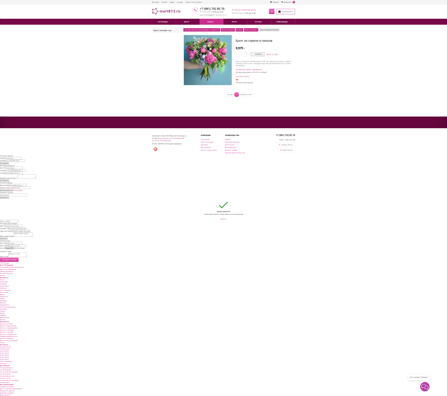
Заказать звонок (287, 145)
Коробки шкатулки (7, 387)
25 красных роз (5, 347)
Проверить (4, 197)
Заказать (3, 238)
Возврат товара (231, 150)
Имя (1, 158)
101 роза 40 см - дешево (9, 372)
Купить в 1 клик (272, 54)
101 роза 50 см (5, 374)
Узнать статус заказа (193, 2)
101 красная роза (6, 368)
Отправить (4, 163)
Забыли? (9, 188)
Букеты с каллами (6, 332)
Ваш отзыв (4, 256)
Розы (2, 280)
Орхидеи (3, 301)
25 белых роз (5, 349)
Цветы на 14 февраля (8, 269)
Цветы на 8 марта (6, 271)
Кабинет (276, 2)
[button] (425, 386)
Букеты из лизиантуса (8, 334)
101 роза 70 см (5, 378)
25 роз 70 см (4, 357)
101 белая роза (5, 370)
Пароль (6, 188)
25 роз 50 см (4, 353)
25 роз (2, 343)
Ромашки (3, 284)
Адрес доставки (6, 231)
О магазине (205, 139)
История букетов (6, 273)
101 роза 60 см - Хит (7, 376)
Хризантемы (4, 317)
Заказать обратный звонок (245, 10)
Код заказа (4, 195)
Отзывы (180, 2)
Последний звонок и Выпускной (12, 267)
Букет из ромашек (7, 338)
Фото (2, 248)
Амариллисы (4, 305)
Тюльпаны (4, 282)
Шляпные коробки (7, 393)
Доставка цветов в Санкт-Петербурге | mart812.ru (202, 30)
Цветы (2, 275)
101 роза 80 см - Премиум (9, 380)
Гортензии (4, 292)
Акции (172, 2)
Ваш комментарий (7, 236)
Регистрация (18, 190)
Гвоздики (3, 309)
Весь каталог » (5, 395)
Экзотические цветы (8, 307)
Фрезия (3, 303)
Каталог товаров (227, 30)
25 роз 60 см (4, 355)
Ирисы (2, 294)
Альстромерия (5, 290)
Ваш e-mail (4, 185)
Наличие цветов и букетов (235, 153)
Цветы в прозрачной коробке (11, 389)
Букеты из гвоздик (7, 330)
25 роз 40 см (4, 351)
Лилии (2, 313)
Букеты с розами (6, 324)
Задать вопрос (288, 150)
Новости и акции (207, 142)
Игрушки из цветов (7, 391)
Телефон (3, 161)
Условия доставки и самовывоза (249, 69)
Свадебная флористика (8, 336)
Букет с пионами (251, 30)
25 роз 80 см (4, 359)
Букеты (239, 30)
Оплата (164, 2)
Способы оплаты (242, 76)
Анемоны (3, 288)
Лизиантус (4, 296)
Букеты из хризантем (8, 326)
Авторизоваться (6, 190)
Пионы (2, 311)
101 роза (3, 363)
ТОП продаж (4, 263)
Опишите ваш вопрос (8, 178)
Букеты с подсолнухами (9, 328)
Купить (258, 54)
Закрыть (223, 219)
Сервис (227, 139)
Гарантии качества (232, 142)
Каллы (2, 298)
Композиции (4, 382)
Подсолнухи (4, 286)
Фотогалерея (206, 147)
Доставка (155, 2)
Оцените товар (6, 251)
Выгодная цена (230, 147)
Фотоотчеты (230, 145)
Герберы (3, 315)
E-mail (2, 173)
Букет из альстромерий (9, 340)
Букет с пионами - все (162, 30)
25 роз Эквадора (6, 361)
